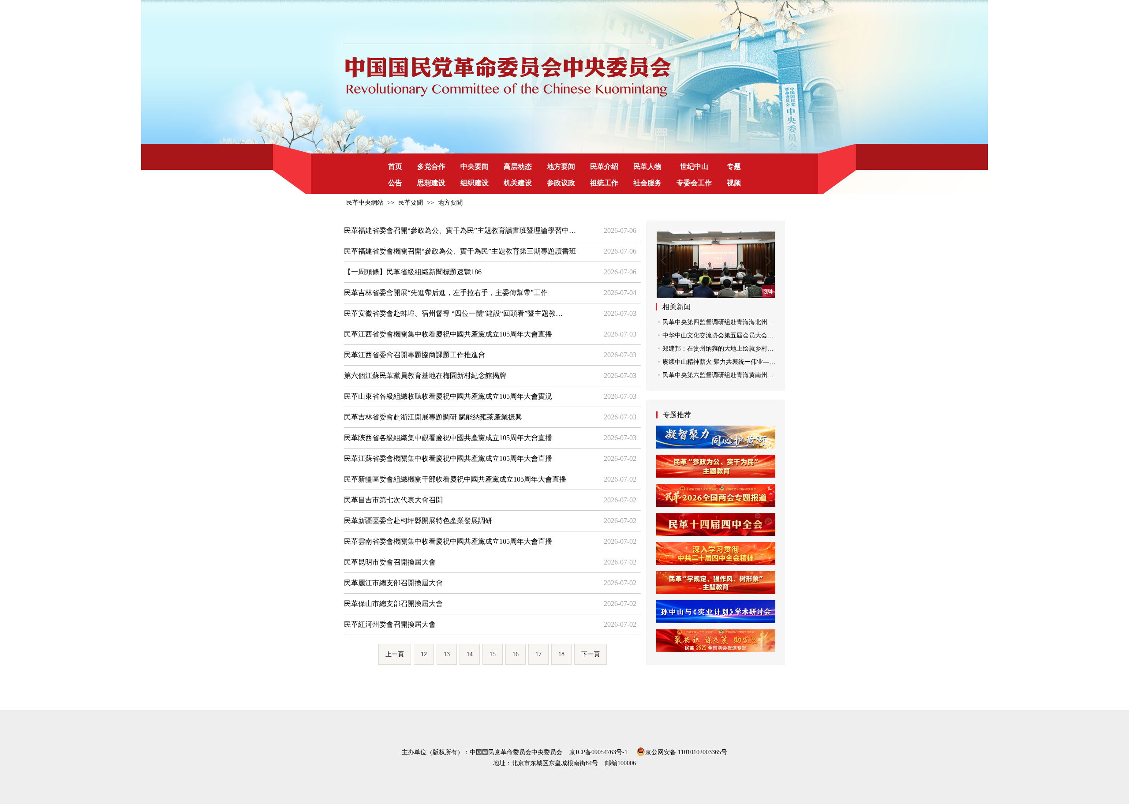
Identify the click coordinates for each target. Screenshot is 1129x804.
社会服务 (647, 183)
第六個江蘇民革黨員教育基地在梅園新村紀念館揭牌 (425, 375)
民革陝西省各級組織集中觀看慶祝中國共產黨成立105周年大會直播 (448, 437)
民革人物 (647, 166)
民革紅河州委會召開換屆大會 (390, 624)
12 (424, 654)
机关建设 (518, 183)
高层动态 (518, 166)
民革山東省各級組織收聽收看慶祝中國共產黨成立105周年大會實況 (448, 396)
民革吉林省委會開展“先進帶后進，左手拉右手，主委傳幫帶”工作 (446, 292)
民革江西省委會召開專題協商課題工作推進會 (414, 355)
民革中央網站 (364, 202)
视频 (734, 183)
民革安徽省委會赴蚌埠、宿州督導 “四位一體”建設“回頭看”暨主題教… (453, 313)
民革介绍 (604, 166)
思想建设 (431, 183)
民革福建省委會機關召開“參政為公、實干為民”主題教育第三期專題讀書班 (460, 251)
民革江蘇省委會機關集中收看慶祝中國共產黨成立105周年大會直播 (448, 458)
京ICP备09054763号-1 (598, 752)
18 (561, 654)
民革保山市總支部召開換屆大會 (393, 603)
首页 (395, 166)
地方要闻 (561, 166)
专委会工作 (694, 183)
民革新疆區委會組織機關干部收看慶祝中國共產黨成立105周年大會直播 (455, 479)
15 (493, 654)
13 (447, 654)
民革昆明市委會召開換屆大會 (390, 562)
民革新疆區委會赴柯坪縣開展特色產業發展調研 (418, 520)
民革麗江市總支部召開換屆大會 (393, 583)
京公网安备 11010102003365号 (686, 751)
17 (538, 654)
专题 (734, 166)
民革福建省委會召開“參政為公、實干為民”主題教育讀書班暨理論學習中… (460, 230)
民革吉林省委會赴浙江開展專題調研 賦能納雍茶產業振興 (433, 417)
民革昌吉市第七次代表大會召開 (393, 500)
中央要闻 (474, 166)
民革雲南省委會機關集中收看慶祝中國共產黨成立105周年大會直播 (448, 541)
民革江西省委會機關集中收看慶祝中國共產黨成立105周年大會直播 (448, 334)
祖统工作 (604, 183)
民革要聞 (410, 202)
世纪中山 (694, 166)
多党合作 (431, 166)
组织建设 (474, 183)
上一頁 (394, 654)
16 (515, 654)
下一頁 (590, 654)
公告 (395, 183)
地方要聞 (450, 202)
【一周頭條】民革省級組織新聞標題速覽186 (413, 272)
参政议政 (561, 183)
